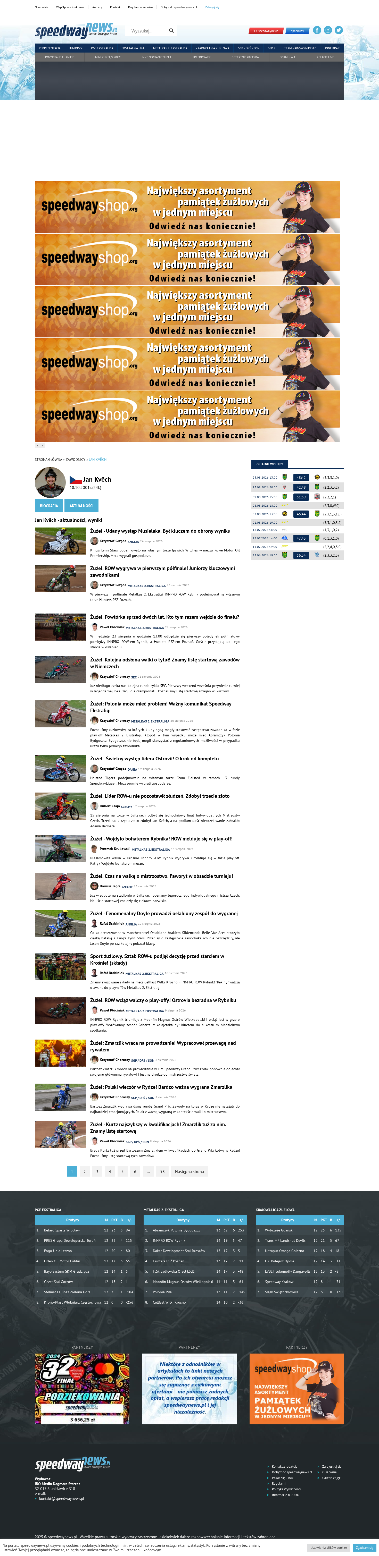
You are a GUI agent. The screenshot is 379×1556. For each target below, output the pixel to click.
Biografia (49, 505)
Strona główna (48, 459)
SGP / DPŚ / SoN (142, 1060)
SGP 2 (272, 48)
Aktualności (81, 505)
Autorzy (97, 7)
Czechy (126, 807)
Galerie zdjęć (331, 1478)
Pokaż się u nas (282, 1478)
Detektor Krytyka (245, 57)
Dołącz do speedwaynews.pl (179, 7)
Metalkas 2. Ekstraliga (170, 48)
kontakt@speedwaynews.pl (61, 1498)
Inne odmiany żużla (156, 57)
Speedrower (202, 57)
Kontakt (115, 7)
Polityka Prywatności (286, 1489)
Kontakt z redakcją (284, 1466)
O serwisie (41, 7)
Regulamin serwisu (140, 7)
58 (162, 1171)
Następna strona (189, 1171)
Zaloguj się (212, 7)
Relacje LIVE (325, 57)
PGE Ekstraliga (102, 48)
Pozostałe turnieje (59, 57)
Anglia (133, 542)
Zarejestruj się (332, 1466)
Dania (132, 769)
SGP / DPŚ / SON (248, 48)
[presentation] (37, 445)
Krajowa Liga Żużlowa (212, 48)
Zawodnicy (75, 459)
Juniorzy (76, 48)
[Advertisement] (189, 143)
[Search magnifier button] (171, 30)
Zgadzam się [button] (364, 1547)
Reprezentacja (50, 48)
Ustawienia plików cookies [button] (328, 1547)
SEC (134, 677)
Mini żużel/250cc (108, 57)
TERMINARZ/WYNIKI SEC (300, 48)
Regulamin (279, 1483)
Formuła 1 (287, 57)
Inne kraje (332, 48)
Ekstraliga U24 (133, 48)
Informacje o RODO (285, 1495)
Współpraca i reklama (70, 7)
